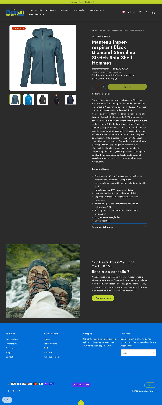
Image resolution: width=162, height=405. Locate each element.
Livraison (48, 352)
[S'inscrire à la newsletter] (153, 352)
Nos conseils (36, 14)
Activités (79, 10)
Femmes (50, 10)
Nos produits (12, 339)
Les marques (11, 343)
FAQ (46, 348)
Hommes (64, 10)
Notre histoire (50, 343)
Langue (131, 12)
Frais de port (96, 72)
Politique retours (51, 356)
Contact (9, 356)
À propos (10, 348)
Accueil (94, 31)
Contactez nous (103, 298)
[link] (147, 12)
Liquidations (97, 10)
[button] (123, 12)
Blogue (9, 352)
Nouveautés (35, 10)
